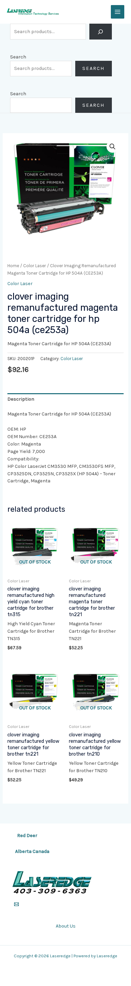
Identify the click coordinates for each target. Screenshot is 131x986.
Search (18, 57)
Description (20, 399)
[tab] (65, 399)
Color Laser (34, 265)
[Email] (16, 904)
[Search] (100, 32)
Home (13, 265)
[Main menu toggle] (117, 12)
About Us (66, 926)
